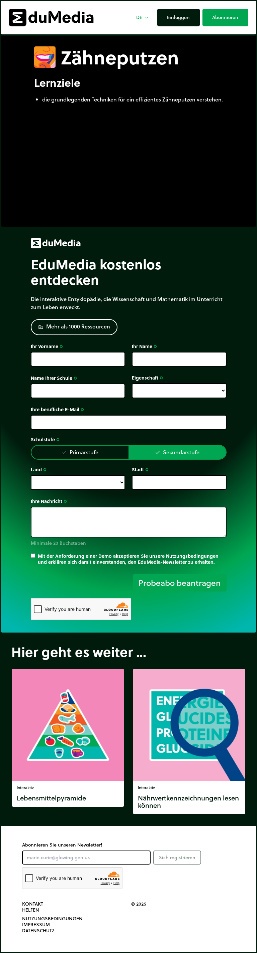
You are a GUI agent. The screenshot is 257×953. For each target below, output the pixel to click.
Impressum (36, 924)
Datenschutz (38, 930)
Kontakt (32, 904)
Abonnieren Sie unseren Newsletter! (62, 845)
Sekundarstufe (177, 452)
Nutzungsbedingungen (52, 918)
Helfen (30, 910)
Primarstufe (80, 452)
